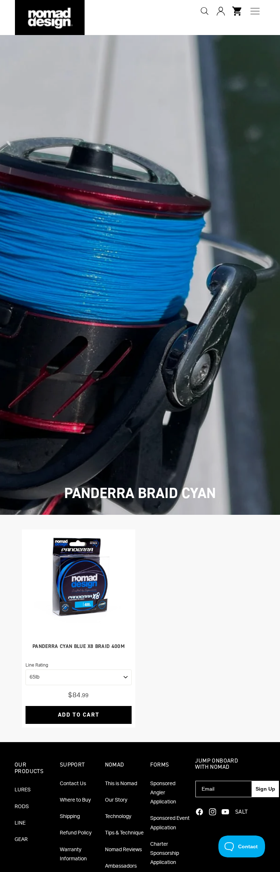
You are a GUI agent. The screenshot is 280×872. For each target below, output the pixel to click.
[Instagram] (212, 811)
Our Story (116, 800)
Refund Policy (76, 833)
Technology (118, 816)
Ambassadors (121, 866)
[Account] (221, 11)
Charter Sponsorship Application (164, 853)
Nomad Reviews (123, 849)
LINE (20, 823)
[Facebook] (199, 811)
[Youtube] (225, 811)
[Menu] (255, 11)
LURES (23, 789)
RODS (22, 806)
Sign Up (265, 789)
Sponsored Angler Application (163, 793)
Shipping (70, 816)
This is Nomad (121, 783)
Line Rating (37, 665)
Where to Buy (75, 800)
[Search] (205, 11)
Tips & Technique (124, 833)
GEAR (21, 839)
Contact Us (73, 783)
